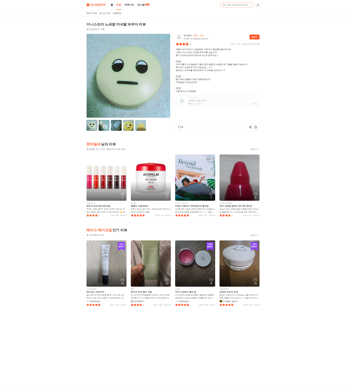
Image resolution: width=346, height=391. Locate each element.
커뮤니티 (129, 4)
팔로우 (254, 37)
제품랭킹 (117, 13)
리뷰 (118, 4)
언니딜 (143, 4)
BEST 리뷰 (91, 13)
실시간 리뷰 (105, 13)
